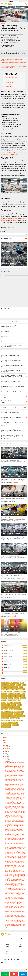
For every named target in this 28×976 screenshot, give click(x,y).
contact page (12, 220)
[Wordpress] (5, 959)
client (9, 693)
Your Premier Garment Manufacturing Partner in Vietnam (15, 849)
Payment (7, 953)
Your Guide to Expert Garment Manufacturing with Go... (15, 861)
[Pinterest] (14, 959)
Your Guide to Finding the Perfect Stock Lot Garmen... (14, 801)
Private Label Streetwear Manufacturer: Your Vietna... (14, 775)
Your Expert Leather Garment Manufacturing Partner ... (15, 843)
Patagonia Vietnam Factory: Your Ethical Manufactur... (14, 899)
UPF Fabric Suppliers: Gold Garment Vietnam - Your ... (15, 797)
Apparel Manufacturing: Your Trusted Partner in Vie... (14, 860)
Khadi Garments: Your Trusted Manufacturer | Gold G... (15, 808)
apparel (14, 691)
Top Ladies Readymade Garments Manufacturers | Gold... (15, 852)
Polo (3, 684)
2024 (4, 740)
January (6, 761)
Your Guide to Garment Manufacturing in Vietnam (14, 919)
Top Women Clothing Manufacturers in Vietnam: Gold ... (15, 840)
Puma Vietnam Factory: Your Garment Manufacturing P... (15, 908)
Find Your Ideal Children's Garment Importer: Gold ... (14, 810)
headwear (22, 698)
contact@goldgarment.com (10, 315)
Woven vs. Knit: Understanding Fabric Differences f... (14, 770)
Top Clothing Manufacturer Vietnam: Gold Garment (14, 883)
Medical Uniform (16, 700)
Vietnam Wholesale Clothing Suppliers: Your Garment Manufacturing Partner (11, 589)
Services (10, 689)
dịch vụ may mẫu (17, 713)
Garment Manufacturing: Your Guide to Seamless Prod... (15, 853)
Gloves (18, 704)
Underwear (4, 709)
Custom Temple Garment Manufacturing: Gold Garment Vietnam (11, 570)
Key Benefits (8, 84)
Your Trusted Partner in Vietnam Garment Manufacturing (15, 921)
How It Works (9, 80)
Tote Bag (16, 707)
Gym (3, 687)
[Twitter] (8, 959)
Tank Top (4, 698)
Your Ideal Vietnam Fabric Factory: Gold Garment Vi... (14, 880)
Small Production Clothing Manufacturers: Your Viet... (14, 821)
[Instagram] (5, 963)
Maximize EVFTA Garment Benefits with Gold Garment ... (15, 766)
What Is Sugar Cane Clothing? (12, 77)
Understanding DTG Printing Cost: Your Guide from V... (15, 790)
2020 (4, 745)
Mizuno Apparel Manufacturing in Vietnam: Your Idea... (15, 901)
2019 (4, 927)
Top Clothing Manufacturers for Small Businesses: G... (14, 802)
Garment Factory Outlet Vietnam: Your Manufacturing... (15, 887)
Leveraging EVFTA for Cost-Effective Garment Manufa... (15, 765)
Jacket (3, 691)
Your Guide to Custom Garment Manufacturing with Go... (15, 875)
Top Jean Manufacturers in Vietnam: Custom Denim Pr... (15, 774)
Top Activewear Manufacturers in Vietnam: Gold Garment (15, 888)
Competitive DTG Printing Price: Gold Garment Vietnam (15, 920)
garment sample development (17, 716)
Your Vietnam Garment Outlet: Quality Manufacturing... (14, 912)
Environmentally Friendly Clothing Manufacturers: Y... (14, 820)
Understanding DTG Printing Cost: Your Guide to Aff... (14, 780)
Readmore (16, 463)
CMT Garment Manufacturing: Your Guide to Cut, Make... (15, 924)
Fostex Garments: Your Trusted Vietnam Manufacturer (14, 903)
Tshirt (16, 682)
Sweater (3, 693)
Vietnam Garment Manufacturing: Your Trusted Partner (15, 885)
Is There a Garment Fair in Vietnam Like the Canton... (14, 767)
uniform (16, 698)
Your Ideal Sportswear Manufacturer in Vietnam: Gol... (14, 825)
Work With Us (9, 86)
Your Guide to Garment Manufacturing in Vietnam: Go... (15, 925)
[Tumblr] (11, 959)
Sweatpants (9, 707)
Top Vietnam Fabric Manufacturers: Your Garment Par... (15, 831)
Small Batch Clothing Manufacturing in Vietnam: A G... (14, 772)
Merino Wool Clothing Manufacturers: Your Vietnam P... (15, 785)
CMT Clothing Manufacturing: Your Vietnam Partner (14, 792)
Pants (3, 707)
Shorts (14, 687)
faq (21, 682)
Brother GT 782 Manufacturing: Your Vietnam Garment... (15, 893)
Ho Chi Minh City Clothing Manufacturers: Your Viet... (14, 822)
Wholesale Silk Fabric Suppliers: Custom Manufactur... (15, 776)
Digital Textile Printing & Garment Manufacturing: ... (14, 826)
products (8, 687)
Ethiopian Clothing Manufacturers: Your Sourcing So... (14, 807)
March (6, 758)
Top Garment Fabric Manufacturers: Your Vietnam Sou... (15, 804)
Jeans (3, 700)
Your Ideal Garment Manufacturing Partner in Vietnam (14, 848)
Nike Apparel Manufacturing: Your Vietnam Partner (14, 830)
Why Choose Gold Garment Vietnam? (14, 79)
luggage (10, 698)
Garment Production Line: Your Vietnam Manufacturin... (15, 879)
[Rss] (1, 959)
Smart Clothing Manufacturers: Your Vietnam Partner (14, 813)
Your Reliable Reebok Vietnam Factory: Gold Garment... (15, 828)
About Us (7, 944)
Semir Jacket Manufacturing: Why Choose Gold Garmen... (15, 847)
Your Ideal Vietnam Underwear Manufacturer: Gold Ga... (15, 894)
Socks (13, 695)
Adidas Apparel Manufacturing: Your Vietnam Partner (14, 833)
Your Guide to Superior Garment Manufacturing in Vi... (14, 771)
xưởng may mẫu (5, 727)
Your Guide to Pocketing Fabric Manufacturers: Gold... (14, 803)
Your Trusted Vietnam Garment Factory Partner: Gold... (15, 917)
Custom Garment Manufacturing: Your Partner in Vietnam (15, 781)
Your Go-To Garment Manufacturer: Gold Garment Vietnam (15, 856)
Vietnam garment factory (14, 709)
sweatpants (13, 722)
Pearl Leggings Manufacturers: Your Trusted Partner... (14, 878)
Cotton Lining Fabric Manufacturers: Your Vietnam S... (14, 819)
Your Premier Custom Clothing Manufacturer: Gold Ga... (15, 874)
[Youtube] (2, 963)
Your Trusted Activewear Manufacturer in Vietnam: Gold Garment (12, 627)
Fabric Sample (5, 704)
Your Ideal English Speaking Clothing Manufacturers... (15, 835)
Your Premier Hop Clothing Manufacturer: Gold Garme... (15, 858)
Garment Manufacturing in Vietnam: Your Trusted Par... (15, 884)
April (6, 756)
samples (9, 682)
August (6, 751)
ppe (22, 695)
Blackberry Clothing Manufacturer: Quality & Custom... (14, 789)
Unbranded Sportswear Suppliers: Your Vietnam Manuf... (15, 812)
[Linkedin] (18, 959)
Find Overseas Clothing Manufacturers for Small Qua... (15, 793)
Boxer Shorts (16, 702)
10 (3, 623)
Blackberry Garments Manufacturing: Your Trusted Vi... (15, 851)
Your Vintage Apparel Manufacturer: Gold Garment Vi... (15, 866)
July (5, 753)
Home (2, 23)
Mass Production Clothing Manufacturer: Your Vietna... (15, 798)
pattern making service (16, 720)
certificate (4, 711)
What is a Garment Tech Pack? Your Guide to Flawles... (15, 769)
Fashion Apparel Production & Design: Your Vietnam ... (15, 865)
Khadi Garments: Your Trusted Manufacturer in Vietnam (15, 783)
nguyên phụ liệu (5, 720)
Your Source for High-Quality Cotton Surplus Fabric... (14, 816)
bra (15, 689)
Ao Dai (3, 702)
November (7, 748)
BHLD (21, 693)
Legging (9, 691)
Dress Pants (21, 691)
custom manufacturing (7, 713)
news (5, 23)
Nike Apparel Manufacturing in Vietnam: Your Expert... (14, 902)
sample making (5, 722)
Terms (7, 948)
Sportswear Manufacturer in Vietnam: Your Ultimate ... (14, 829)
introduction (15, 693)
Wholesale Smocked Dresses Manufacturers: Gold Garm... (15, 811)
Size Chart (20, 948)
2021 (4, 743)
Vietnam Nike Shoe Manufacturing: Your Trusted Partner (15, 837)
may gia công (4, 718)
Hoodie (17, 684)
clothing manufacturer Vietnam (15, 711)
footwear (4, 689)
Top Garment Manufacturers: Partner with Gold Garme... (15, 862)
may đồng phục (10, 684)
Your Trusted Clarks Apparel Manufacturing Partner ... (14, 915)
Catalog (7, 951)
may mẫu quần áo (14, 718)
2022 (4, 742)
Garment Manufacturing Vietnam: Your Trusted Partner (15, 916)
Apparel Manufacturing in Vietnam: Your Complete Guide (15, 763)
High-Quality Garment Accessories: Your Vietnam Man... (15, 842)
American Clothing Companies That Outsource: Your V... (15, 869)
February (6, 759)
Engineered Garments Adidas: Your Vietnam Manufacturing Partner (13, 250)
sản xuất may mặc (6, 724)
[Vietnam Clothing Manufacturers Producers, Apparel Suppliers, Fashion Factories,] (9, 4)
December (7, 746)
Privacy (20, 946)
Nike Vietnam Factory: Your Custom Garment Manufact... (15, 838)
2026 (4, 737)
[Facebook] (24, 959)
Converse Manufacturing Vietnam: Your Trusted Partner (15, 897)
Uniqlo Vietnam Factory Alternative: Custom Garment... (15, 898)
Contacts (7, 946)
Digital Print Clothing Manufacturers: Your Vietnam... (14, 806)
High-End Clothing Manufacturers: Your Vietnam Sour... (15, 788)
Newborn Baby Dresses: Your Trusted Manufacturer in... (15, 871)
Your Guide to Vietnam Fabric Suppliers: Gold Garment (15, 834)
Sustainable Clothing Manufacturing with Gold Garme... (15, 911)
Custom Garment (5, 695)
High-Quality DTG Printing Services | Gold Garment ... (14, 896)
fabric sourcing (5, 716)
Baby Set (9, 702)
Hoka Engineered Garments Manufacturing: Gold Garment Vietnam (13, 262)
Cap (23, 684)
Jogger (8, 700)
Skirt (20, 687)
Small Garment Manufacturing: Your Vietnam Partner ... (15, 799)
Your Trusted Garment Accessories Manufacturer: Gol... (15, 844)
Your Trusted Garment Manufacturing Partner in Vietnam (15, 857)
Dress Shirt (20, 689)
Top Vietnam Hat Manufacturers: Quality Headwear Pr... (15, 892)
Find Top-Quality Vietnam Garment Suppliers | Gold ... (14, 824)
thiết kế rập (14, 724)
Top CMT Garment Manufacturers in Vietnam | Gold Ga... (15, 889)
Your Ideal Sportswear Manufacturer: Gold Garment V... (15, 870)
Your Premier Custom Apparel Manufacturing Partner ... (15, 881)
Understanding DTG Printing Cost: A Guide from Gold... (15, 778)
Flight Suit (12, 704)
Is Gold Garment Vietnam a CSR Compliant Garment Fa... (15, 762)
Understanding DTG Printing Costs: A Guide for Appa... (15, 907)
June (6, 754)
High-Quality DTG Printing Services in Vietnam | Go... (14, 839)
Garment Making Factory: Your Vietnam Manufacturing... (15, 872)
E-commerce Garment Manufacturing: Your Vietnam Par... (15, 867)
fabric (18, 695)
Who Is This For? (9, 82)
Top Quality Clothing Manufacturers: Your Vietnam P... (14, 815)
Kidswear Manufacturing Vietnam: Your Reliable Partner (15, 905)
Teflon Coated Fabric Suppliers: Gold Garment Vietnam (15, 817)
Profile (20, 951)
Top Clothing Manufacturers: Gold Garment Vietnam (14, 794)
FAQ (20, 944)
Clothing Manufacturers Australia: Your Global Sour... (14, 779)
